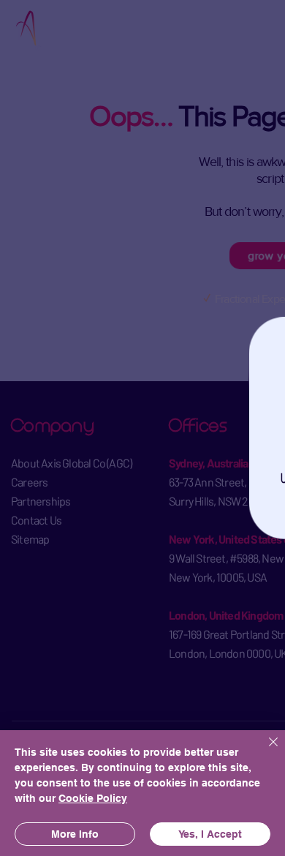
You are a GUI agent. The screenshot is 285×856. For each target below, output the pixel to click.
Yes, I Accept (210, 834)
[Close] (264, 750)
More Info (75, 834)
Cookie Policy (92, 798)
